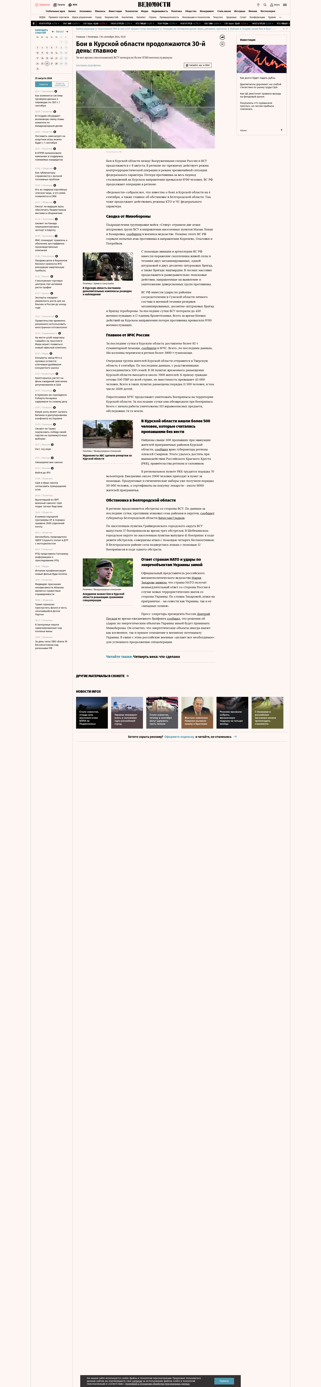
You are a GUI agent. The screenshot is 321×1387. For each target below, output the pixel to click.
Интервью (239, 11)
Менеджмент (207, 11)
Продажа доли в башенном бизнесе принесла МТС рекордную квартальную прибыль (51, 265)
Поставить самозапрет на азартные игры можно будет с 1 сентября (50, 139)
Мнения (253, 11)
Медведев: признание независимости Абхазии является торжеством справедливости (49, 589)
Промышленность (169, 17)
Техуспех (218, 17)
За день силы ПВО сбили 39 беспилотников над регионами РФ (51, 645)
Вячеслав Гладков (171, 518)
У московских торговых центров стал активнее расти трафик (49, 284)
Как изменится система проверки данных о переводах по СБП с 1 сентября (49, 100)
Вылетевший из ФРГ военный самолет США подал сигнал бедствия (48, 503)
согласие (137, 1381)
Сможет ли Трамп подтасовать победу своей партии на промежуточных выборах (51, 433)
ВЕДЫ (42, 17)
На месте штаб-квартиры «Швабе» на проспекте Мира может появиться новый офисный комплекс (51, 342)
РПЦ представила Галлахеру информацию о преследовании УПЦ (51, 557)
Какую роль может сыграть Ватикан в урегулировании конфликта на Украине (51, 415)
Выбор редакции (85, 28)
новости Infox (88, 692)
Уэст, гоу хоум (43, 449)
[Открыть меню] (285, 5)
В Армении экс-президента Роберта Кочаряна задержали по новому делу (51, 398)
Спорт (243, 17)
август (60, 31)
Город (98, 17)
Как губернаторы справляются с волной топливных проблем (48, 176)
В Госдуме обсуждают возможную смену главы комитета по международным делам (49, 120)
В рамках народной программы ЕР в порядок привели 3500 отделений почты (50, 521)
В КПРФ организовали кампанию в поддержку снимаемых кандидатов (49, 156)
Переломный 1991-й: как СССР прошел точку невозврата (128, 28)
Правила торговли (59, 17)
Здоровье (231, 17)
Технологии (131, 11)
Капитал (141, 17)
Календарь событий (41, 31)
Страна (152, 17)
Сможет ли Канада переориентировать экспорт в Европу (47, 227)
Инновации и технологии (196, 17)
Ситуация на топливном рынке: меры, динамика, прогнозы (195, 28)
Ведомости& (111, 17)
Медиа (144, 11)
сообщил (161, 449)
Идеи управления (82, 17)
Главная (81, 36)
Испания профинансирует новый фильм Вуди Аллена (51, 572)
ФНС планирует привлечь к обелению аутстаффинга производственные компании (51, 245)
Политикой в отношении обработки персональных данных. (157, 1383)
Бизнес (72, 11)
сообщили (133, 234)
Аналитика (127, 17)
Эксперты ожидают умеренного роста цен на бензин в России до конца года (50, 302)
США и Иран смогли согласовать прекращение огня (50, 486)
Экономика (85, 11)
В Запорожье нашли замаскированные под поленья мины (48, 628)
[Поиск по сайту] (265, 5)
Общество (190, 11)
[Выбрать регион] (258, 5)
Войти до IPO (42, 472)
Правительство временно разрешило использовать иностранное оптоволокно (51, 324)
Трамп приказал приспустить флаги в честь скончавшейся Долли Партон (51, 609)
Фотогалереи (267, 11)
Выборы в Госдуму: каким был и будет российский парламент (264, 28)
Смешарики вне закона (49, 462)
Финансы (100, 11)
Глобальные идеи (55, 11)
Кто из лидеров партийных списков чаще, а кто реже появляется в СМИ (51, 193)
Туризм (272, 17)
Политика (176, 11)
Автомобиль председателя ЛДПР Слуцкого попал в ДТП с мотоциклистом (51, 540)
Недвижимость (160, 11)
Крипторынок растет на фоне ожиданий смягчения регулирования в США (51, 381)
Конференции (257, 17)
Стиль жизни (224, 11)
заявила (161, 582)
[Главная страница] (154, 5)
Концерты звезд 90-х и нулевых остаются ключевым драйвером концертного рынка (48, 362)
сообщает (207, 513)
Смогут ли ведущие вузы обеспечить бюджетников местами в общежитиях (50, 210)
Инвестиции (115, 11)
